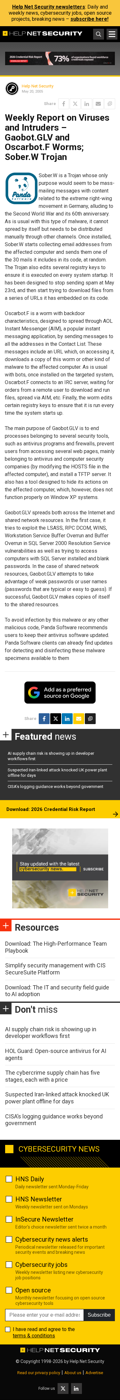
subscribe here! (89, 19)
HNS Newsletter (38, 1199)
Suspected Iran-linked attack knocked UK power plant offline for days (57, 1098)
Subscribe (99, 1315)
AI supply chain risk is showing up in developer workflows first (50, 1033)
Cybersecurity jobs (41, 1264)
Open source (33, 1290)
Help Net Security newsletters (48, 7)
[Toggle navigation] (112, 34)
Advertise (94, 1372)
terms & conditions (34, 1336)
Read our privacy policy (38, 1372)
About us (72, 1372)
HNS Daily (29, 1179)
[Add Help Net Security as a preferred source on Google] (109, 103)
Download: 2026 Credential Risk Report (50, 809)
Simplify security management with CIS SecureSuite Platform (55, 969)
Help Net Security (37, 86)
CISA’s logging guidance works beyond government (55, 786)
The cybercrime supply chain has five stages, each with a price (52, 1076)
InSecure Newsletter (44, 1219)
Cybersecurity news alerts (51, 1239)
